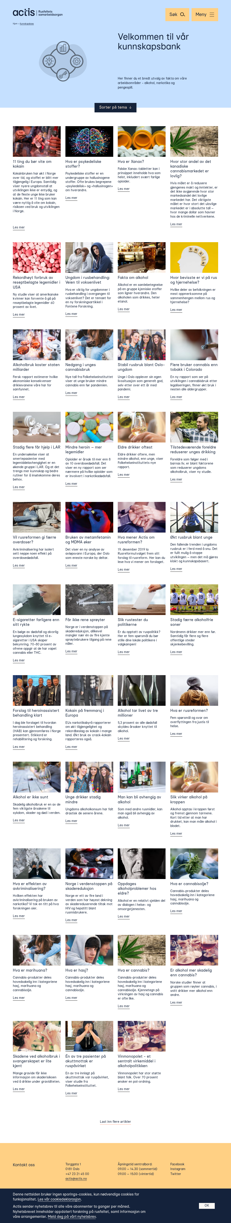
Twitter (175, 1174)
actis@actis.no (76, 1178)
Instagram (177, 1169)
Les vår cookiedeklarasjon (59, 1199)
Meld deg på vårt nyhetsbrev (72, 1217)
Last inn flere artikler (115, 1121)
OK (207, 1205)
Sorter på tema (115, 107)
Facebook (177, 1164)
